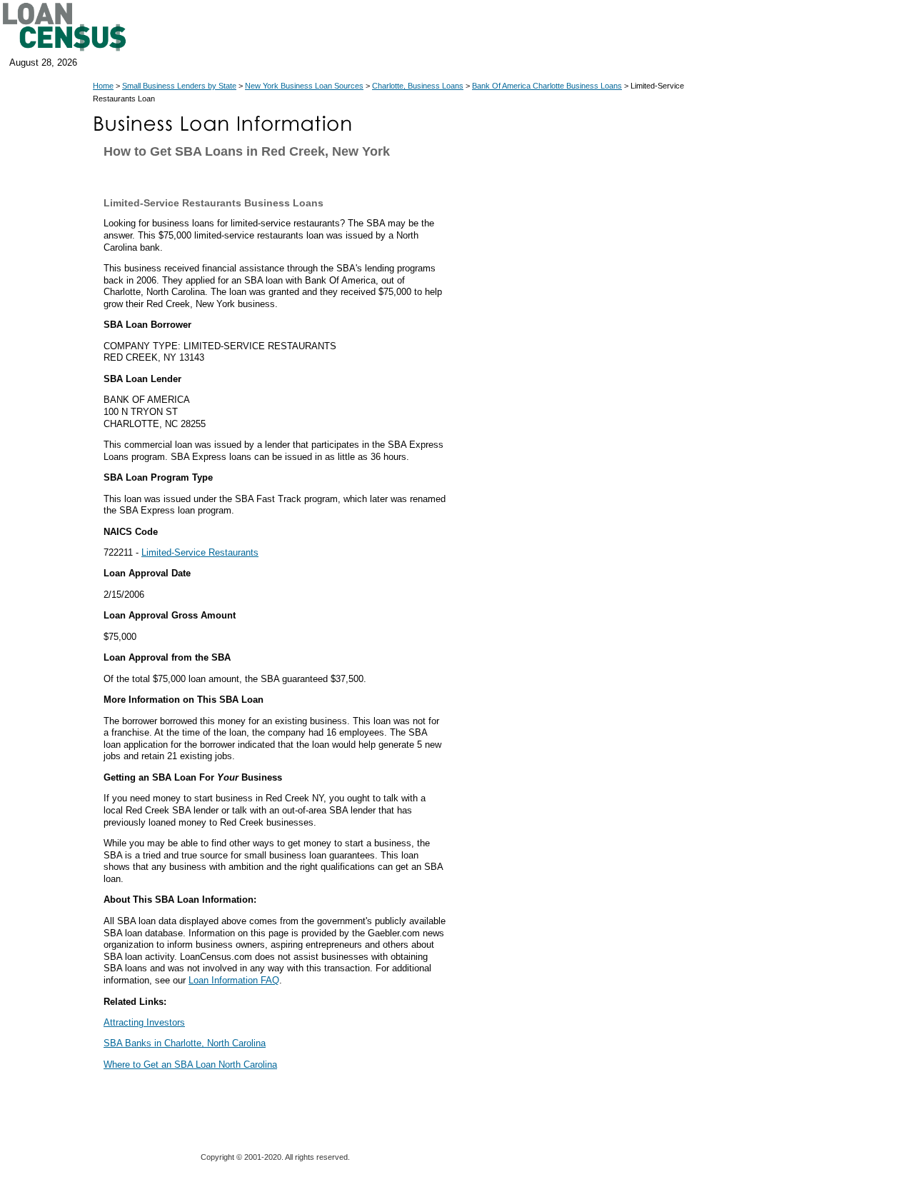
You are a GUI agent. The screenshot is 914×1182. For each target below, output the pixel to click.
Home (103, 85)
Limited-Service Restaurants (199, 552)
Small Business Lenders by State (179, 85)
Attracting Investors (144, 1022)
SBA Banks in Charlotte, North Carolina (185, 1043)
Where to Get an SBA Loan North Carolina (190, 1064)
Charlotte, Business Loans (417, 85)
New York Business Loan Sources (304, 85)
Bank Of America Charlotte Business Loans (547, 85)
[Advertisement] (578, 434)
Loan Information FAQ (234, 980)
